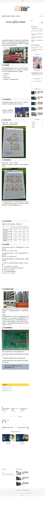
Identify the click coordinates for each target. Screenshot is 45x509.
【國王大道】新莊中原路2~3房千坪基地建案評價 (40, 97)
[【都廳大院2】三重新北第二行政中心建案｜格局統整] (18, 478)
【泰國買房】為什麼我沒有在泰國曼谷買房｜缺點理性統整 (40, 113)
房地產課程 (8, 16)
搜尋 (31, 20)
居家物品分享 (18, 16)
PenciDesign (29, 493)
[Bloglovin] (40, 81)
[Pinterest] (36, 81)
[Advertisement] (15, 32)
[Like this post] (16, 416)
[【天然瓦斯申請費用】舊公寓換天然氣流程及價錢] (18, 473)
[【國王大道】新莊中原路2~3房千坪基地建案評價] (22, 438)
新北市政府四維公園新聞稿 (15, 82)
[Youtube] (38, 81)
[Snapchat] (41, 81)
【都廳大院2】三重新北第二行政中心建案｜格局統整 (25, 478)
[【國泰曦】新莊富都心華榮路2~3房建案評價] (8, 438)
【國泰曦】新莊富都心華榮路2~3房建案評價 (36, 28)
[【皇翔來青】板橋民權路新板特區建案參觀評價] (18, 484)
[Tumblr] (37, 81)
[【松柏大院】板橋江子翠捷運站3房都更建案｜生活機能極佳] (33, 103)
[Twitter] (34, 81)
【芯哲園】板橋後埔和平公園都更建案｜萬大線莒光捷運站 (40, 108)
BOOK (14, 23)
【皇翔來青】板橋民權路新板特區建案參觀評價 (25, 483)
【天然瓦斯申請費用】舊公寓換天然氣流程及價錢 (25, 473)
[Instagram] (40, 16)
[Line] (41, 16)
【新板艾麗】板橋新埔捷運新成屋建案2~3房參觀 (6, 409)
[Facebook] (39, 16)
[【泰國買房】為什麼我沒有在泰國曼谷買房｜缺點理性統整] (33, 114)
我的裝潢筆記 (13, 16)
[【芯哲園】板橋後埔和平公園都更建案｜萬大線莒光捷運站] (33, 109)
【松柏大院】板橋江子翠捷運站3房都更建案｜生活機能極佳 (40, 103)
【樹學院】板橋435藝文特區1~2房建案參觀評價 (24, 409)
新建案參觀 (4, 16)
